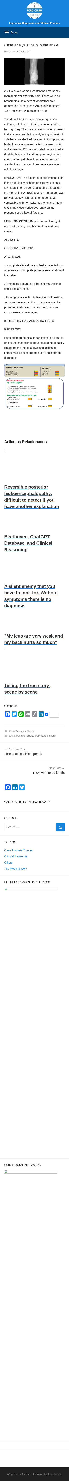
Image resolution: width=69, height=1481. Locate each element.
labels (29, 735)
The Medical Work (15, 868)
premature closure (45, 735)
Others (8, 862)
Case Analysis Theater (22, 730)
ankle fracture (17, 735)
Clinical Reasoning (16, 856)
